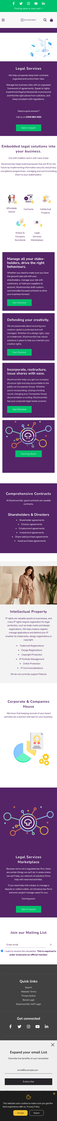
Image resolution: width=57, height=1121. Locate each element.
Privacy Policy (33, 1106)
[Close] (54, 1093)
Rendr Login (29, 999)
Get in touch (29, 127)
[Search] (45, 20)
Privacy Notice (29, 995)
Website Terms (28, 991)
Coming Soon (28, 453)
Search (28, 987)
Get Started (19, 302)
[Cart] (51, 20)
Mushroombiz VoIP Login (28, 1004)
